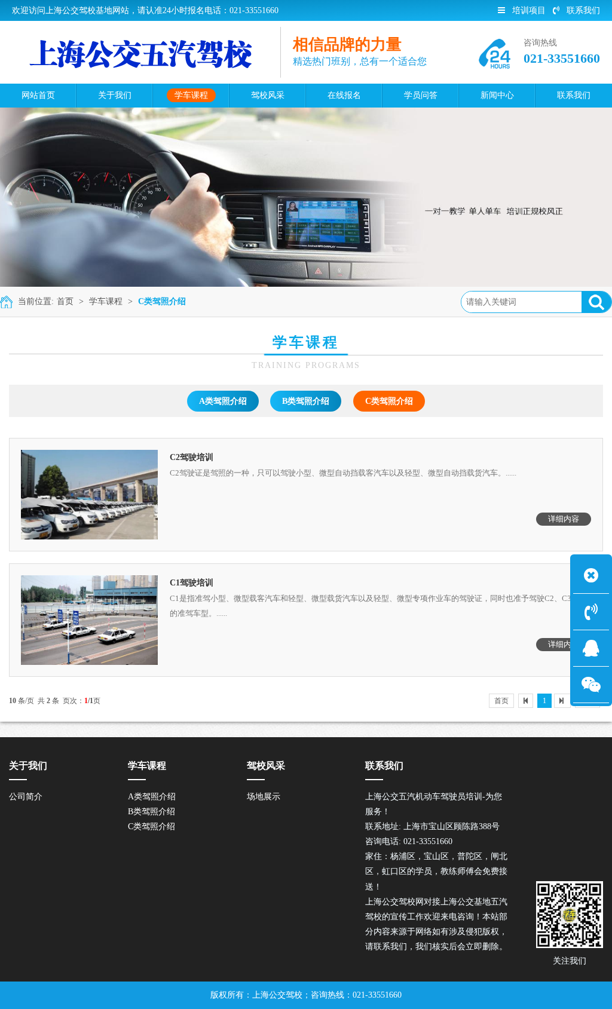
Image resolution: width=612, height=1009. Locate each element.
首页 (65, 301)
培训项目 (529, 10)
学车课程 (106, 301)
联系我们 (583, 10)
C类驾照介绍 (162, 301)
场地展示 (263, 796)
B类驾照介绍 (305, 401)
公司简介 (25, 796)
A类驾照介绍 (223, 401)
